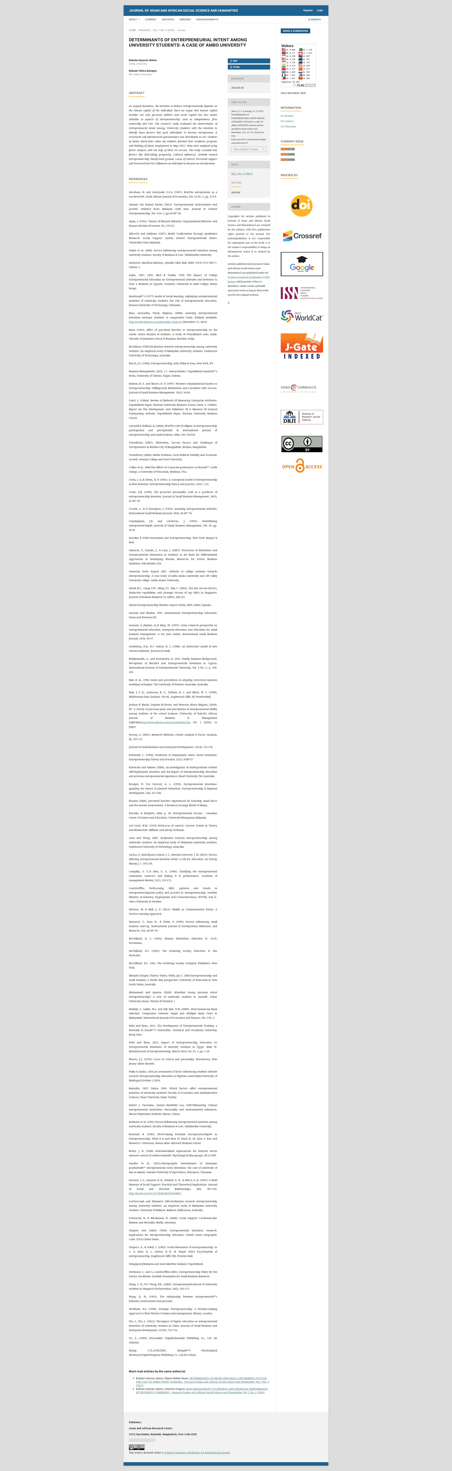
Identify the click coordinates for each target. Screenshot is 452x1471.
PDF (235, 60)
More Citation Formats (246, 149)
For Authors (287, 121)
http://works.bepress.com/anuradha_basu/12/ (155, 321)
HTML (236, 67)
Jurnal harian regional (142, 1440)
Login (320, 10)
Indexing (185, 19)
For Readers (287, 115)
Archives (168, 19)
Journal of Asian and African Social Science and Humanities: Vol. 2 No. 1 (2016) (218, 1392)
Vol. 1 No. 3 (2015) (163, 30)
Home (132, 30)
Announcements (207, 19)
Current (151, 19)
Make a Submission (295, 30)
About (133, 19)
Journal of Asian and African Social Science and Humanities (183, 10)
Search (315, 19)
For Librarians (288, 126)
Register (308, 10)
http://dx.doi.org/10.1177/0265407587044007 (155, 1193)
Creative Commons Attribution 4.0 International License (197, 1452)
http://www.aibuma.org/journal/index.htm (166, 722)
